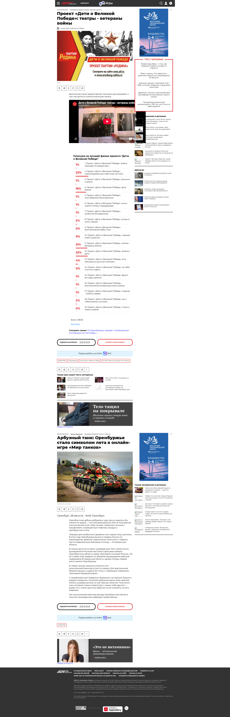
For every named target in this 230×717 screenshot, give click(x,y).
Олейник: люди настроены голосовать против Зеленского (156, 190)
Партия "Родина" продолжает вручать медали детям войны (78, 379)
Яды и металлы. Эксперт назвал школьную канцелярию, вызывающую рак (157, 137)
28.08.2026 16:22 (63, 434)
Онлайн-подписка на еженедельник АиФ (122, 671)
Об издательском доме (83, 671)
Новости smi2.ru (65, 427)
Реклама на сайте (119, 673)
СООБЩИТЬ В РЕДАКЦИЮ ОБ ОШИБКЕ (132, 676)
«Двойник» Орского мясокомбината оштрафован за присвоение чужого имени (154, 95)
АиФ (58, 82)
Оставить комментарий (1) (115, 342)
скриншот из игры (64, 504)
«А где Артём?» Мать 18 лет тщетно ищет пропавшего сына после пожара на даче (158, 121)
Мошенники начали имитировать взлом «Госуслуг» (156, 205)
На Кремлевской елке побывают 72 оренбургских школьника (79, 386)
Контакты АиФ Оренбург (101, 673)
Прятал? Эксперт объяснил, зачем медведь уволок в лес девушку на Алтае (157, 161)
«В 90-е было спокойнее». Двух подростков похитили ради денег (157, 128)
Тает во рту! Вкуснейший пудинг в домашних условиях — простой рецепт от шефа (157, 490)
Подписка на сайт (147, 671)
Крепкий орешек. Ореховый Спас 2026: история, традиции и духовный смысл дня (153, 85)
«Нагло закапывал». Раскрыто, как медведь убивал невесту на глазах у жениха (158, 521)
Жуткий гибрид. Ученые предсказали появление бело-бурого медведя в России (159, 145)
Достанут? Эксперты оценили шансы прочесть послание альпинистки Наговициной (159, 506)
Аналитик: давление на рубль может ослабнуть (158, 174)
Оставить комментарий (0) (115, 606)
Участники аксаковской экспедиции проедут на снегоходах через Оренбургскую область (112, 388)
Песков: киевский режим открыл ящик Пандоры (156, 198)
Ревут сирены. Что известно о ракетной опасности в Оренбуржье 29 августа (154, 76)
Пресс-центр (99, 671)
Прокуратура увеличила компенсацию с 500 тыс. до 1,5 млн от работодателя (154, 104)
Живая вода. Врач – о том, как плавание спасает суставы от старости (154, 66)
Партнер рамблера (94, 708)
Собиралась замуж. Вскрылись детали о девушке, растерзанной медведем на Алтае (157, 529)
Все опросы (75, 324)
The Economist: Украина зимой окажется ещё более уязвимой (155, 182)
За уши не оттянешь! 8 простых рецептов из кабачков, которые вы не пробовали (159, 153)
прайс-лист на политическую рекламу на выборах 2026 (95, 676)
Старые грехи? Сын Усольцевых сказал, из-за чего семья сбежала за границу (158, 513)
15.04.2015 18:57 (62, 10)
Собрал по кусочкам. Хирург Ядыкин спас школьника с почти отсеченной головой (159, 498)
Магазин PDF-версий (81, 673)
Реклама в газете (135, 673)
